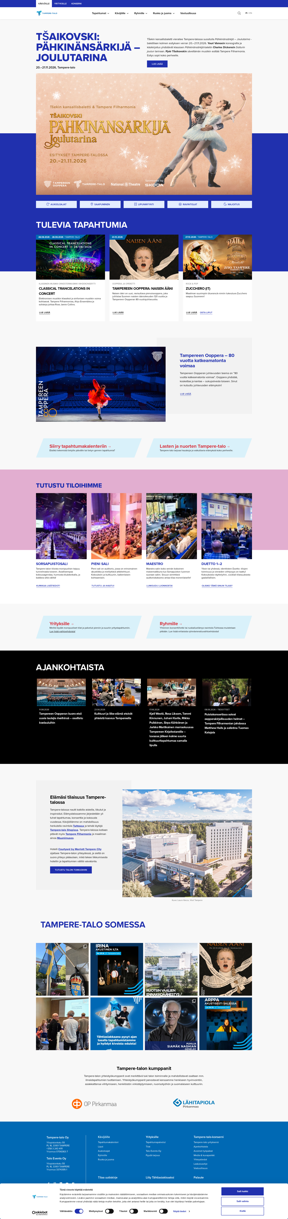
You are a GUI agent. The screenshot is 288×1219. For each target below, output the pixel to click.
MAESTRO (154, 563)
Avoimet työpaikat (203, 1151)
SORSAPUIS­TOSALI (52, 563)
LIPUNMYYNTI (146, 204)
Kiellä (243, 1211)
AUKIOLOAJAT (58, 204)
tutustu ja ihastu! (103, 585)
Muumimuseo (65, 838)
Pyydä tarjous (153, 1155)
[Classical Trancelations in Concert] (70, 257)
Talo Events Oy (153, 1151)
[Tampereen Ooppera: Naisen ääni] (144, 257)
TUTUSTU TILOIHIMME (69, 485)
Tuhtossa (78, 826)
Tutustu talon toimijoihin (71, 870)
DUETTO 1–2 (211, 563)
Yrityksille (60, 623)
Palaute (199, 1177)
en (250, 13)
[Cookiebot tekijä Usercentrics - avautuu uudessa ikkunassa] (40, 1213)
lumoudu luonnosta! (160, 585)
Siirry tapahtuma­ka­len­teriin (78, 446)
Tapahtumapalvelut (156, 1142)
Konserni (76, 3)
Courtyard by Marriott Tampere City (79, 849)
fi (246, 13)
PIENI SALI (100, 563)
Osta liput (206, 312)
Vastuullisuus (188, 13)
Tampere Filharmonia (78, 834)
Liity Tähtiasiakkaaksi (160, 1177)
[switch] (109, 1211)
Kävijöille (44, 3)
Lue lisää (44, 312)
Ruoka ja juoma (162, 13)
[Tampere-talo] (48, 13)
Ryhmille (139, 13)
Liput (100, 1146)
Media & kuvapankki (204, 1155)
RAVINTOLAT (190, 204)
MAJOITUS (234, 204)
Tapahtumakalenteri (108, 1142)
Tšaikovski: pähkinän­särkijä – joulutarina (88, 47)
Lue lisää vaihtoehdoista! (62, 631)
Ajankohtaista (70, 667)
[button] (239, 13)
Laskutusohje (200, 1164)
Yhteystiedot (200, 1159)
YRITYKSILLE (60, 3)
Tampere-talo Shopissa (64, 830)
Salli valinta (243, 1201)
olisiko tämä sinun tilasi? (217, 585)
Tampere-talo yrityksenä (206, 1142)
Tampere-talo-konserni (209, 1137)
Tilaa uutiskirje (107, 1177)
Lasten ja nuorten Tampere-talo (193, 446)
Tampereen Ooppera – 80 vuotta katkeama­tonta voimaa (207, 360)
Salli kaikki (242, 1191)
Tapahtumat (99, 13)
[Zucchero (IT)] (217, 257)
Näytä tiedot (179, 1211)
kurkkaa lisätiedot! (48, 585)
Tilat (148, 1146)
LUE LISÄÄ (157, 64)
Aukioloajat (104, 1151)
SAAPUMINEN (102, 204)
